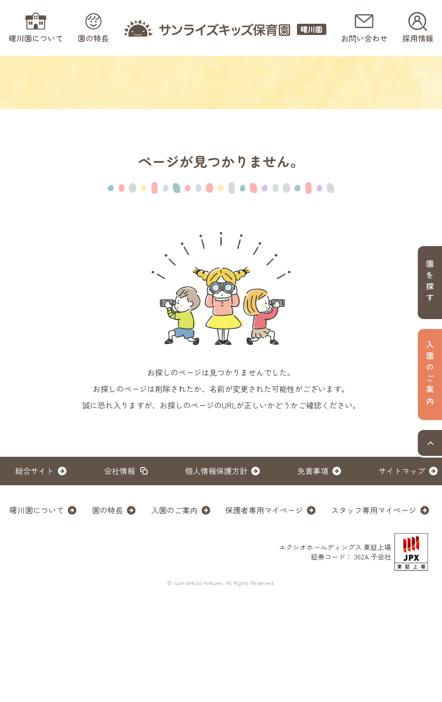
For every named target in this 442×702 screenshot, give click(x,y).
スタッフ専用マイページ (374, 509)
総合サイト (34, 470)
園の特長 (107, 509)
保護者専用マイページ (264, 509)
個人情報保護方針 (216, 470)
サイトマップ (402, 470)
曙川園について (36, 509)
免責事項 (312, 470)
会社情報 (119, 470)
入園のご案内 (174, 509)
